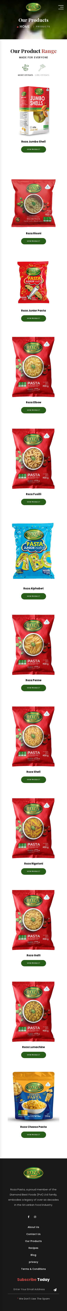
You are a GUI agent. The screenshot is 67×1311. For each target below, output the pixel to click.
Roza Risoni (33, 233)
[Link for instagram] (36, 1217)
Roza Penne (33, 680)
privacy (33, 1262)
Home (25, 26)
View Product (33, 149)
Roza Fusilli (33, 494)
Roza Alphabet (33, 588)
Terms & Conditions (33, 1269)
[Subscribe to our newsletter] (55, 1290)
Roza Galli (33, 955)
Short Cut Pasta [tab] (25, 75)
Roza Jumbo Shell (33, 141)
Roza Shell (33, 772)
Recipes (33, 1248)
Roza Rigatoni (33, 863)
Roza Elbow (33, 402)
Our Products (33, 1241)
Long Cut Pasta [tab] (42, 75)
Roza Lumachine (33, 1047)
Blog (33, 1255)
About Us (33, 1227)
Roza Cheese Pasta (33, 1127)
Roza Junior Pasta (33, 310)
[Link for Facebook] (30, 1217)
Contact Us (33, 1234)
